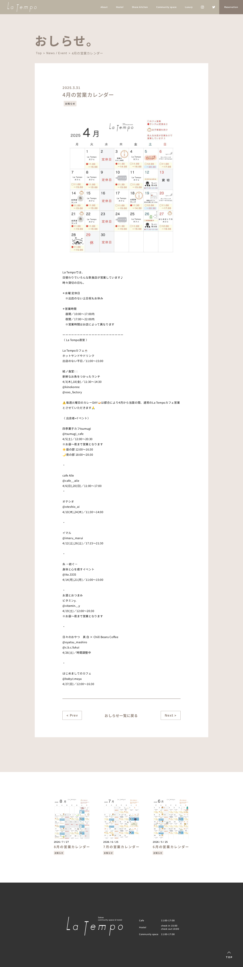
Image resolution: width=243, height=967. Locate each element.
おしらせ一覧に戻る (121, 715)
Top (39, 53)
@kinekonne (71, 387)
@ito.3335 (69, 574)
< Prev (72, 715)
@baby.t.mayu (72, 679)
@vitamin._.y (71, 606)
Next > (170, 715)
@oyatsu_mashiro (74, 642)
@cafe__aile (70, 481)
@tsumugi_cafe (73, 434)
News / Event (56, 53)
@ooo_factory (72, 392)
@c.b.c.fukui (70, 647)
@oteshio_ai (70, 507)
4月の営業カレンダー (87, 53)
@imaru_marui (72, 538)
